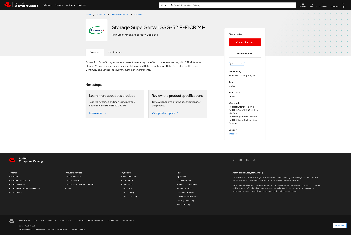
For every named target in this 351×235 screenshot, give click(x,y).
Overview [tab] (94, 52)
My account (181, 176)
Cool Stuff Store (113, 220)
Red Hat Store (127, 180)
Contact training (127, 192)
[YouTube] (240, 161)
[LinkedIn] (234, 161)
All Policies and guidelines (57, 229)
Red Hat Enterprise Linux (19, 180)
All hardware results (120, 14)
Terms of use (40, 229)
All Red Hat (334, 7)
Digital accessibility (78, 229)
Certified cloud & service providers (79, 184)
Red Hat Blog (80, 220)
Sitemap (68, 188)
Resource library (183, 204)
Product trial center (129, 176)
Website (233, 133)
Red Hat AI (13, 176)
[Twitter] (254, 161)
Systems (138, 14)
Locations (52, 220)
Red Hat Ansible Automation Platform (24, 188)
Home (88, 14)
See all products (15, 192)
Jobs (35, 220)
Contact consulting (129, 196)
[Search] (293, 5)
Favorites (302, 7)
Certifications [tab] (114, 52)
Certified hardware (73, 176)
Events (42, 220)
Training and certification (187, 196)
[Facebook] (247, 161)
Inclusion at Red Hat (95, 220)
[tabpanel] (146, 91)
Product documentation (187, 184)
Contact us (313, 7)
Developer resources (185, 192)
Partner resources (184, 188)
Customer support (184, 180)
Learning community (185, 200)
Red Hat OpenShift (17, 184)
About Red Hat (24, 220)
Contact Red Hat (245, 42)
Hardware (101, 14)
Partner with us (127, 184)
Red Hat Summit (128, 220)
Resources (323, 7)
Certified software (72, 180)
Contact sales (126, 188)
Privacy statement (25, 229)
